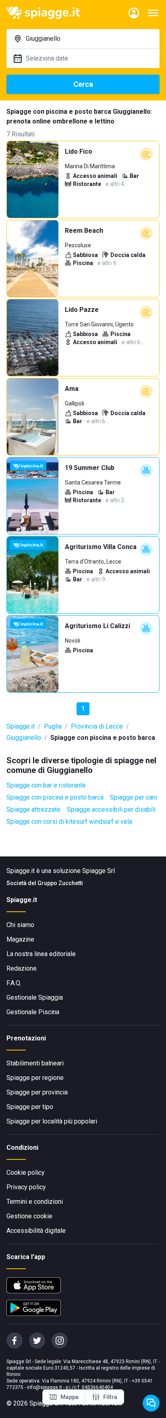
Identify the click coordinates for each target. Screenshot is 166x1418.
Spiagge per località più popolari (51, 1121)
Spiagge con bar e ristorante (46, 785)
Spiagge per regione (35, 1078)
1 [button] (83, 708)
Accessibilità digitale (36, 1230)
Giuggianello (23, 737)
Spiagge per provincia (37, 1092)
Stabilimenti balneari (35, 1063)
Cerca (83, 84)
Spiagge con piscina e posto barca (55, 797)
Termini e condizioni (34, 1201)
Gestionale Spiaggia (34, 997)
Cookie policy (25, 1172)
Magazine (20, 939)
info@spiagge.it (44, 1387)
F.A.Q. (13, 983)
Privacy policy (26, 1187)
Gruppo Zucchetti (60, 883)
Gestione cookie (29, 1216)
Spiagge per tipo (29, 1107)
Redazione (21, 968)
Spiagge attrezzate (33, 809)
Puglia (53, 726)
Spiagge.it (20, 726)
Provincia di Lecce (97, 726)
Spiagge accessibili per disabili (111, 809)
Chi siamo (20, 925)
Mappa (69, 1397)
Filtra (110, 1397)
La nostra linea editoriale (41, 954)
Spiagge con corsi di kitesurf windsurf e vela (69, 821)
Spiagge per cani (133, 797)
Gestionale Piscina (32, 1012)
